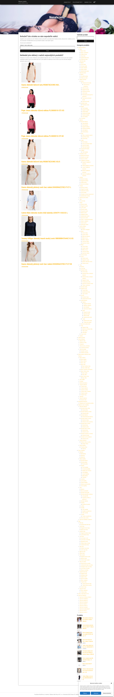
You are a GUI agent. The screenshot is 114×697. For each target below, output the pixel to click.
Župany (81, 335)
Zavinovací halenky (88, 308)
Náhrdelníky (83, 453)
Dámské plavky (83, 72)
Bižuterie (81, 452)
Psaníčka (84, 477)
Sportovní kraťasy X (84, 602)
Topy (81, 265)
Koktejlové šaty (84, 575)
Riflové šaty (82, 553)
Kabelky (82, 465)
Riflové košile (86, 315)
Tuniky (83, 319)
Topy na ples (85, 293)
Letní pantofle (85, 496)
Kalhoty (81, 120)
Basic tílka (84, 374)
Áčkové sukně (84, 204)
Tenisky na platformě (86, 516)
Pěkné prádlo (22, 1)
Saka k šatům (84, 69)
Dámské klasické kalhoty (87, 416)
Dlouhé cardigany (86, 229)
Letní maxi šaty (84, 550)
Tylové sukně (83, 222)
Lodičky (82, 506)
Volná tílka (84, 332)
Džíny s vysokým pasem (87, 135)
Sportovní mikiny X (83, 605)
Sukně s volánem (84, 221)
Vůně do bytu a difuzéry (85, 346)
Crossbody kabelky (86, 469)
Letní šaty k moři (84, 538)
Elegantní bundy (85, 89)
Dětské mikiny (85, 443)
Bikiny (82, 74)
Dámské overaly (85, 435)
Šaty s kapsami (84, 590)
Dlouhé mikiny (85, 234)
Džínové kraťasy (84, 179)
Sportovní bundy (85, 101)
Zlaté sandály (85, 512)
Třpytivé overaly (84, 389)
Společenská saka (85, 71)
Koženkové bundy (86, 91)
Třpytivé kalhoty (84, 388)
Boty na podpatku (84, 490)
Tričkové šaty (84, 592)
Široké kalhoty (85, 131)
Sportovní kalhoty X (84, 600)
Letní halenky (86, 307)
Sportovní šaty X (83, 610)
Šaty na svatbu (83, 561)
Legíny (82, 140)
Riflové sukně (84, 212)
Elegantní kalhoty (85, 126)
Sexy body (83, 56)
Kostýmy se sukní (84, 157)
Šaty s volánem (84, 580)
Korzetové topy (85, 297)
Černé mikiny (85, 233)
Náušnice (83, 457)
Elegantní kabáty (85, 110)
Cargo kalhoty (85, 123)
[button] (111, 683)
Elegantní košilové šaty (86, 533)
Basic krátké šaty (86, 367)
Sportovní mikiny (85, 243)
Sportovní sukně (84, 217)
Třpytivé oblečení (83, 384)
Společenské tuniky (88, 320)
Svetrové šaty (84, 254)
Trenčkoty (83, 118)
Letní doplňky (83, 480)
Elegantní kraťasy (84, 180)
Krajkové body (84, 54)
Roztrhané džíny (85, 136)
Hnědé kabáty (85, 111)
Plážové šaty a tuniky (85, 543)
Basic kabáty (83, 359)
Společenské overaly (85, 195)
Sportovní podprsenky (85, 324)
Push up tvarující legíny (87, 143)
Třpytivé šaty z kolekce (86, 391)
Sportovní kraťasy (84, 184)
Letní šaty (83, 201)
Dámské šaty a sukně (85, 423)
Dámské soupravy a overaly (87, 433)
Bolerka (82, 266)
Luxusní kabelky (85, 474)
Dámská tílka (88, 2)
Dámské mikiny (85, 420)
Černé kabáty (85, 108)
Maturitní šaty (84, 558)
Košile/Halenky (84, 300)
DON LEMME (82, 379)
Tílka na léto (84, 330)
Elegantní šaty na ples (85, 556)
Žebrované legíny (85, 147)
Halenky (84, 302)
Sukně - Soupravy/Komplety (87, 219)
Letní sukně (83, 207)
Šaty (81, 199)
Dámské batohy (84, 460)
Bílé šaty (81, 523)
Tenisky (82, 514)
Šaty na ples (82, 555)
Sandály (82, 507)
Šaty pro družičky (84, 570)
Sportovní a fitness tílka (87, 329)
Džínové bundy (85, 88)
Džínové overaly (84, 187)
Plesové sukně (84, 209)
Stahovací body (84, 59)
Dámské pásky (84, 462)
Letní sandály (85, 509)
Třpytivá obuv (84, 386)
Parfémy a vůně (83, 342)
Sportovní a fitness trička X (85, 597)
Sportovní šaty (83, 588)
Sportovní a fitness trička (87, 283)
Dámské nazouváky (85, 492)
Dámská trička (84, 270)
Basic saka (83, 362)
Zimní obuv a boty (84, 518)
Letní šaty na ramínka (85, 539)
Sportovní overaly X (84, 607)
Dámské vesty (84, 103)
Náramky (83, 455)
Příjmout (85, 693)
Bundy (82, 81)
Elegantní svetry (85, 260)
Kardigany (83, 228)
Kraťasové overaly (85, 190)
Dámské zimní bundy (86, 83)
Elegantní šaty (84, 573)
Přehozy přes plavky (84, 197)
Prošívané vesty (85, 104)
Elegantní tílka (85, 327)
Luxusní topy (85, 290)
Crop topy (83, 268)
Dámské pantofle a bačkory (87, 494)
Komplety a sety (83, 153)
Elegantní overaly (84, 189)
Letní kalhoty (85, 130)
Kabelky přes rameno (86, 470)
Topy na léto (83, 334)
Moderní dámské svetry (87, 261)
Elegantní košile (87, 312)
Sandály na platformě (86, 511)
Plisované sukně (84, 211)
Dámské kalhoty (84, 121)
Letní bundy (84, 93)
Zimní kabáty (85, 116)
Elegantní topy (84, 288)
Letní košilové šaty (85, 534)
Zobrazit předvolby (107, 693)
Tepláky (82, 150)
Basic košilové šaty (86, 366)
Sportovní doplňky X (84, 598)
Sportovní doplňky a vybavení (86, 519)
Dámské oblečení (82, 47)
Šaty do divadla (84, 578)
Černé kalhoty (85, 125)
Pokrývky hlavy (84, 447)
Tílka (82, 325)
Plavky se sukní (84, 78)
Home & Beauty (81, 339)
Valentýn (81, 396)
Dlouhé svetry (85, 258)
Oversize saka (84, 66)
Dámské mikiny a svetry (86, 418)
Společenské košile (88, 317)
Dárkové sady (82, 340)
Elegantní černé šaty (85, 528)
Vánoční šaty (83, 399)
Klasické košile (87, 314)
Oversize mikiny (85, 241)
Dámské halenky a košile (86, 411)
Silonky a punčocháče (85, 484)
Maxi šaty (82, 546)
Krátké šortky (84, 182)
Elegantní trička (85, 280)
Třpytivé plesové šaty (86, 583)
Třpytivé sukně (84, 393)
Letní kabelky (85, 472)
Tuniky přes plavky (87, 322)
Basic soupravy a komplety (86, 369)
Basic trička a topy (85, 371)
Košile (83, 310)
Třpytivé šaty (83, 582)
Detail (26, 87)
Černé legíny (84, 142)
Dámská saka (82, 61)
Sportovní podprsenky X (85, 609)
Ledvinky (83, 479)
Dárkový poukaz (81, 337)
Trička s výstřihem (86, 285)
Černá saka (83, 64)
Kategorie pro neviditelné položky (87, 403)
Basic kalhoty (84, 361)
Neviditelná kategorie (82, 401)
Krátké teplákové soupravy (87, 165)
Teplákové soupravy (85, 160)
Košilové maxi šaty (85, 548)
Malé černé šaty (84, 529)
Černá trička (84, 271)
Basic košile (84, 373)
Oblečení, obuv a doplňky (83, 405)
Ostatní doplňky (84, 482)
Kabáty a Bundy (83, 79)
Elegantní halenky (87, 303)
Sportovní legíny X (83, 603)
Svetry (82, 256)
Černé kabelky (85, 467)
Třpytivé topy (83, 394)
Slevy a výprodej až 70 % (83, 593)
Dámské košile (85, 413)
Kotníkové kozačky (86, 504)
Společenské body (85, 57)
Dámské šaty (67, 2)
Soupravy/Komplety (85, 148)
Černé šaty (82, 526)
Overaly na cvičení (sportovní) (87, 194)
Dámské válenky (84, 501)
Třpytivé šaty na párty (87, 585)
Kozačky (82, 502)
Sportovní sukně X (83, 612)
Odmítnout (96, 693)
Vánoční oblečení (83, 398)
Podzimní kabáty (85, 115)
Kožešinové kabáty (86, 113)
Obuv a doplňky (81, 450)
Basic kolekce (82, 357)
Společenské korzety (86, 298)
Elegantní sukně (84, 206)
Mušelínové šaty (84, 541)
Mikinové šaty (82, 551)
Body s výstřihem (84, 52)
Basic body (83, 51)
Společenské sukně (85, 216)
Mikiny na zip (85, 238)
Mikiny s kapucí (85, 239)
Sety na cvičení (84, 158)
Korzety (82, 295)
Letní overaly (83, 192)
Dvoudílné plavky (84, 76)
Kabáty (82, 106)
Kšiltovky (84, 448)
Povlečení (82, 344)
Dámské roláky (84, 287)
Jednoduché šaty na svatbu (87, 565)
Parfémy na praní (84, 352)
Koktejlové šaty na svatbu (86, 566)
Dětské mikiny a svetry (86, 442)
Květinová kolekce (83, 383)
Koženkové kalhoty (86, 128)
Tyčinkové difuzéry (85, 347)
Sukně (81, 202)
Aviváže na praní (84, 351)
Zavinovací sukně (84, 224)
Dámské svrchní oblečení (86, 437)
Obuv (81, 487)
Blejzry (82, 62)
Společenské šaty (77, 2)
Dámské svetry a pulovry (87, 421)
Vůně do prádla (83, 349)
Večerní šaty (83, 587)
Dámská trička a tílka (85, 408)
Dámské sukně (85, 426)
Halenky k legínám (87, 305)
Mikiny (82, 231)
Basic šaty (83, 364)
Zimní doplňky (84, 485)
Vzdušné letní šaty (85, 544)
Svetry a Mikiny (83, 226)
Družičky (81, 381)
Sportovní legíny (85, 145)
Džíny (82, 133)
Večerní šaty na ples (85, 560)
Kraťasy (81, 177)
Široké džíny (84, 138)
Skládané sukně (84, 214)
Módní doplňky (83, 445)
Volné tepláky (85, 152)
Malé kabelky (85, 475)
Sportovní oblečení (82, 595)
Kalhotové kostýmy (85, 155)
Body (81, 49)
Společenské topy (86, 292)
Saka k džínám (84, 67)
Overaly (81, 185)
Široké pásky (85, 464)
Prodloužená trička (86, 282)
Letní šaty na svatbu (85, 568)
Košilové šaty (82, 531)
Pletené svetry (85, 263)
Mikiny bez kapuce (86, 236)
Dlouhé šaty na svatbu (85, 563)
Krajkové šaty (84, 576)
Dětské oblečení (83, 440)
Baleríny (82, 489)
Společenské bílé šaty (85, 524)
